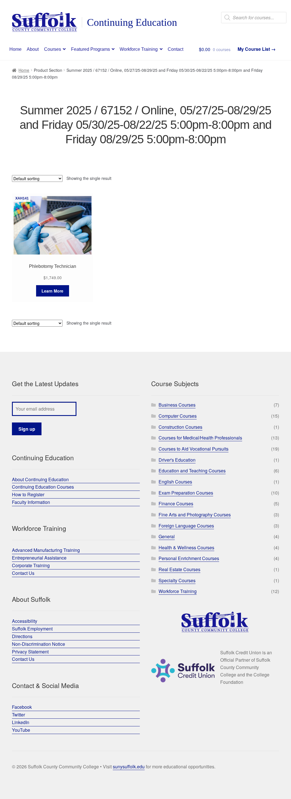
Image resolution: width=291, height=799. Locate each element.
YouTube (21, 730)
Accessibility (24, 621)
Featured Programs (90, 49)
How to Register (28, 494)
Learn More (52, 291)
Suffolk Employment (32, 628)
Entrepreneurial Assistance (39, 557)
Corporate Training (31, 565)
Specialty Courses (177, 580)
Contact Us (23, 573)
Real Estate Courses (179, 569)
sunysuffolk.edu (129, 766)
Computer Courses (178, 416)
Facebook (22, 707)
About (33, 49)
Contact (175, 49)
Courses (52, 49)
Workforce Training (139, 49)
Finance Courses (176, 503)
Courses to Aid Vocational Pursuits (193, 448)
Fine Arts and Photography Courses (195, 514)
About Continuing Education (40, 479)
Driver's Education (177, 460)
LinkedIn (20, 722)
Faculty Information (31, 502)
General (167, 536)
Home (15, 49)
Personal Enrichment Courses (189, 558)
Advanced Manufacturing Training (46, 550)
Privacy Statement (30, 651)
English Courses (175, 481)
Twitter (18, 714)
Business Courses (177, 404)
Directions (22, 636)
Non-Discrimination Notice (38, 644)
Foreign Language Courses (186, 525)
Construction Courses (180, 427)
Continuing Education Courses (43, 486)
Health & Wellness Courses (186, 547)
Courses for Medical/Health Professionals (200, 437)
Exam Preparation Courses (186, 492)
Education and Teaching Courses (192, 470)
